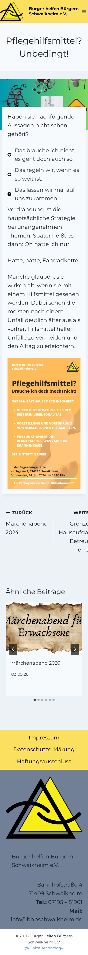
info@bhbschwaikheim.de (46, 919)
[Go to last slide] (13, 649)
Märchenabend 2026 (35, 663)
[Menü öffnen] (83, 11)
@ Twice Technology (44, 948)
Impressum (44, 737)
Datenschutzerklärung (44, 749)
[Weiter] (75, 649)
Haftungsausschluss (44, 761)
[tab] (35, 700)
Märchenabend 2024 (27, 523)
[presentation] (44, 628)
